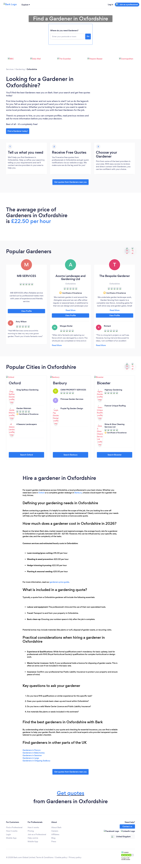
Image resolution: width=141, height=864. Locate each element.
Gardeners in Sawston (32, 755)
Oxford (41, 492)
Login (8, 834)
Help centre (33, 838)
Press (53, 841)
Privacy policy (75, 857)
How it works (11, 831)
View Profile (26, 311)
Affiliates (55, 834)
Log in (110, 4)
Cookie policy (61, 857)
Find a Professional (14, 827)
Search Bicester (115, 454)
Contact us (127, 826)
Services (10, 69)
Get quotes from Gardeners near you (70, 182)
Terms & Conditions (44, 857)
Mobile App (11, 838)
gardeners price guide (59, 582)
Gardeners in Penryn (32, 750)
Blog (53, 838)
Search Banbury (71, 454)
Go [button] (88, 36)
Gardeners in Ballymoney (34, 752)
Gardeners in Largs (31, 758)
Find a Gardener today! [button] (17, 131)
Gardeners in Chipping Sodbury (36, 760)
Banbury (78, 492)
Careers (54, 831)
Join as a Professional (37, 834)
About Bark (56, 827)
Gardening (20, 69)
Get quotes (70, 793)
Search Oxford (26, 454)
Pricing (31, 831)
